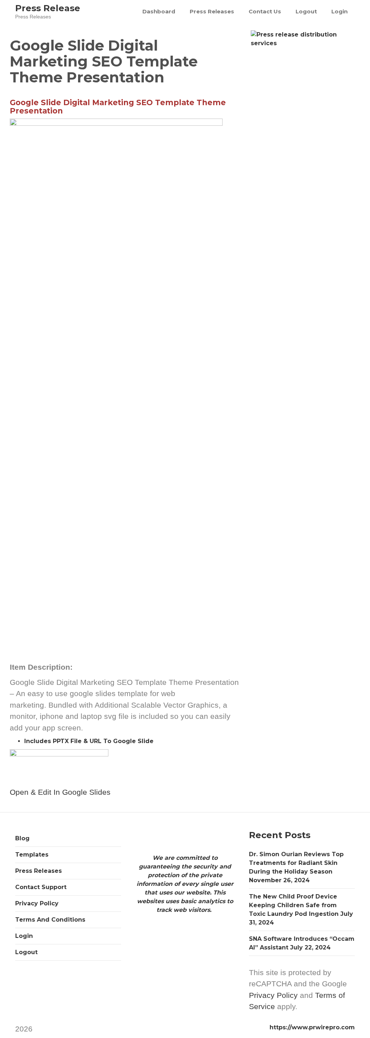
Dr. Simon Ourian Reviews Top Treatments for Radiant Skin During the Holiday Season (296, 863)
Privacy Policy (37, 903)
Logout (306, 11)
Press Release (47, 8)
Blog (22, 838)
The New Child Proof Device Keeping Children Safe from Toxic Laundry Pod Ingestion (294, 905)
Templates (31, 854)
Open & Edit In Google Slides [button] (60, 792)
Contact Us (265, 11)
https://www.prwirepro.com (312, 1027)
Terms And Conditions (50, 919)
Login (339, 11)
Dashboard (158, 11)
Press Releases (212, 11)
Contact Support (40, 887)
